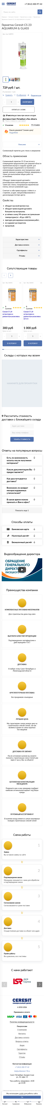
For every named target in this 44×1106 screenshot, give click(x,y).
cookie (21, 1093)
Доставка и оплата (22, 1037)
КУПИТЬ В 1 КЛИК (18, 110)
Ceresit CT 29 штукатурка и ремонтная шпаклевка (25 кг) (32, 315)
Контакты (22, 1034)
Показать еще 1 (22, 510)
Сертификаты (22, 1049)
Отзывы (22, 1057)
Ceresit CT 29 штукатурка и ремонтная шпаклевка (11, 314)
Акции (22, 1045)
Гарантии (22, 1053)
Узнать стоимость (22, 439)
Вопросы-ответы (22, 1041)
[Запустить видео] (22, 570)
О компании (22, 1030)
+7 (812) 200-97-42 (33, 4)
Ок (22, 1097)
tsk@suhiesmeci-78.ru (22, 1071)
